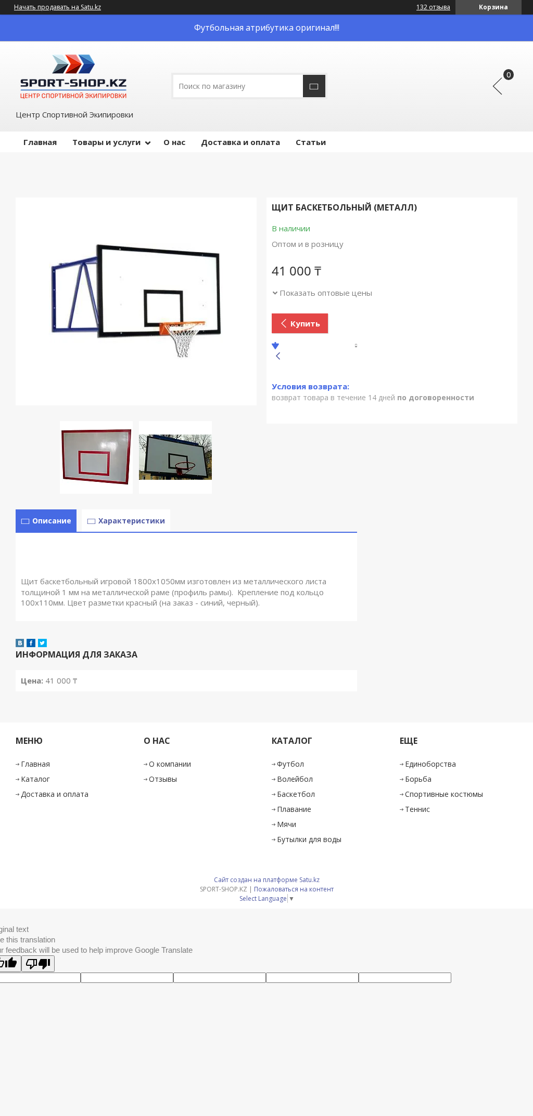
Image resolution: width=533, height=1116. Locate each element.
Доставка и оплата (240, 142)
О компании (170, 764)
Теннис (417, 809)
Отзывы (163, 779)
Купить (305, 323)
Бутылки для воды (309, 839)
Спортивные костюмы (444, 794)
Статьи (311, 142)
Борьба (418, 779)
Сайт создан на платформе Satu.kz (267, 879)
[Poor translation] (38, 963)
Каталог (35, 779)
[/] (73, 74)
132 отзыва (433, 7)
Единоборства (430, 764)
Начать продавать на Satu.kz (57, 7)
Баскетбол (296, 794)
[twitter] (42, 644)
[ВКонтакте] (20, 644)
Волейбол (295, 779)
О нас (174, 142)
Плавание (294, 809)
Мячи (286, 824)
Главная (40, 142)
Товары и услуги (106, 142)
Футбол (290, 764)
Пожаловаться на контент (294, 889)
